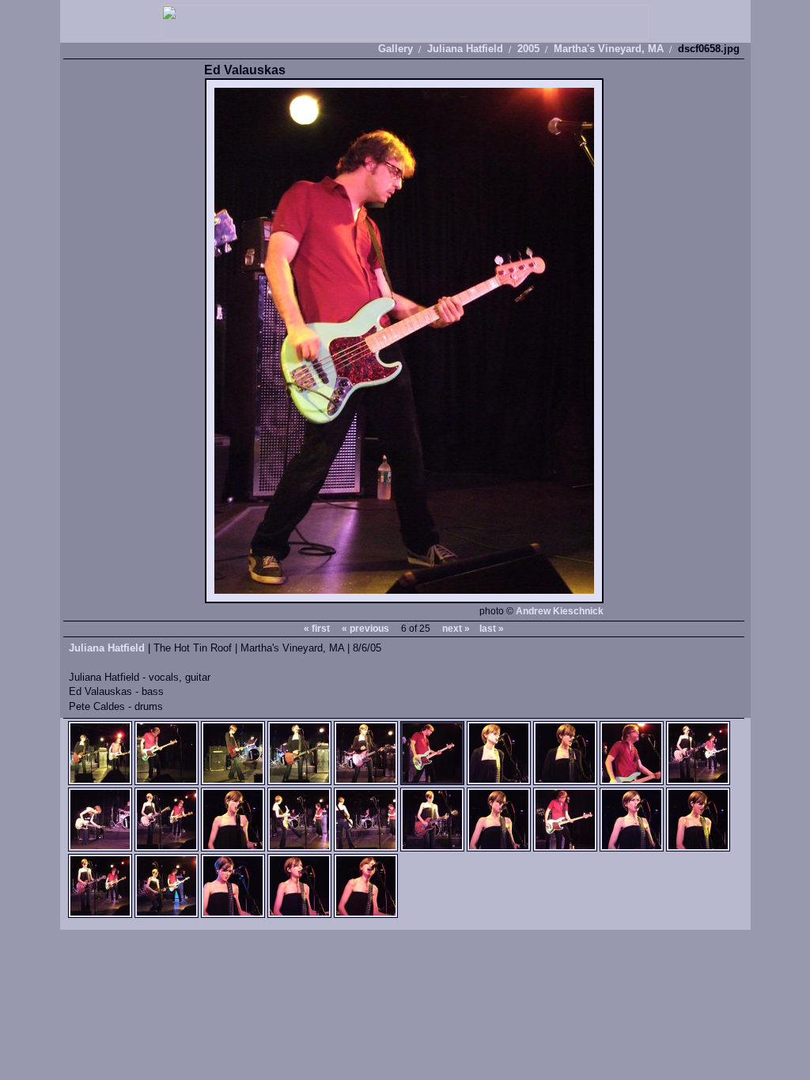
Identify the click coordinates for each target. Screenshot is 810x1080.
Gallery (395, 49)
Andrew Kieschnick (560, 611)
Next (504, 341)
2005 (528, 49)
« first (317, 628)
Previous (304, 341)
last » (491, 628)
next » (456, 628)
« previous (365, 628)
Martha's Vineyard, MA (609, 49)
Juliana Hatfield (465, 49)
